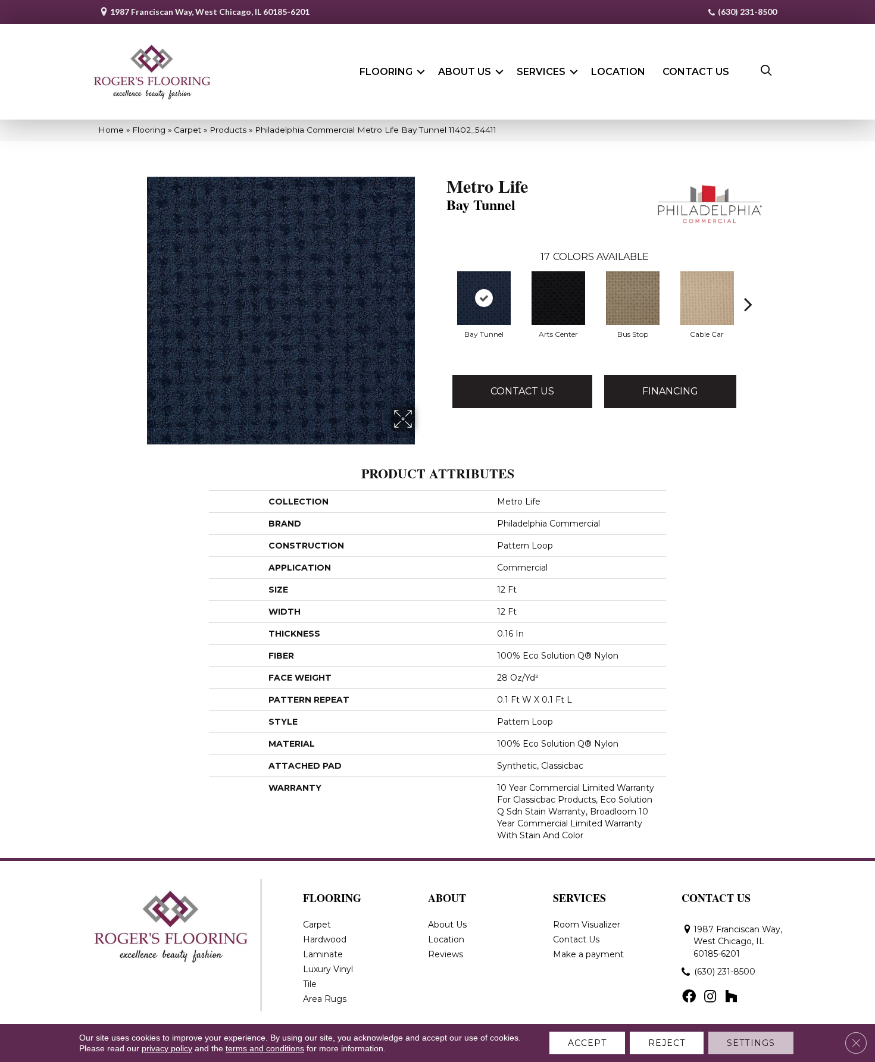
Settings (751, 1043)
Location (618, 71)
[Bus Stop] (632, 298)
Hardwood (324, 939)
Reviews (445, 954)
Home (111, 129)
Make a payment (588, 954)
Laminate (323, 954)
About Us (464, 71)
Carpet (187, 129)
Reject (667, 1043)
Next (748, 286)
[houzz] (731, 997)
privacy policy (167, 1048)
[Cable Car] (707, 298)
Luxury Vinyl (328, 969)
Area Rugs (324, 999)
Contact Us (695, 71)
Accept (587, 1043)
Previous (440, 286)
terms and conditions (265, 1048)
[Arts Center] (558, 298)
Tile (310, 984)
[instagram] (710, 997)
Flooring (386, 71)
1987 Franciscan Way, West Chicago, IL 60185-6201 (210, 12)
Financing (670, 391)
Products (228, 129)
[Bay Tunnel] (484, 298)
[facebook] (689, 997)
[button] (420, 72)
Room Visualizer (586, 924)
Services (541, 71)
